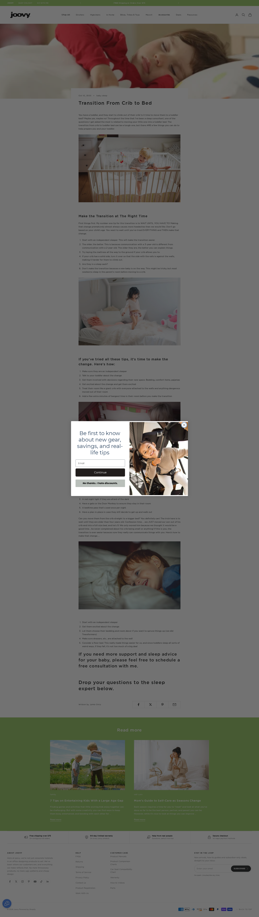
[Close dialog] (184, 425)
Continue (100, 472)
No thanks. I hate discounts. (100, 483)
